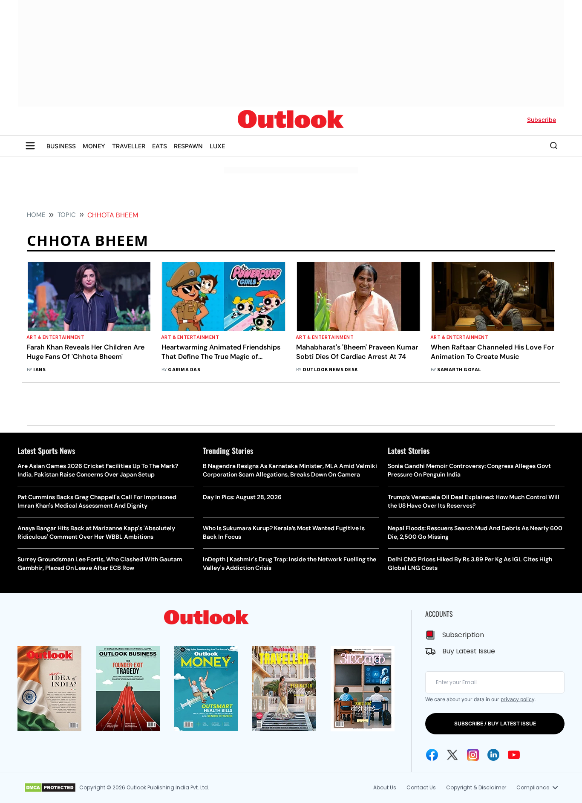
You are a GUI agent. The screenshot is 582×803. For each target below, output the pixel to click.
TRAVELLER (128, 146)
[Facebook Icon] (432, 755)
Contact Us (421, 787)
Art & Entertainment (55, 337)
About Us (384, 787)
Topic (67, 215)
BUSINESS (61, 146)
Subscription (463, 635)
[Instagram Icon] (473, 755)
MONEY (94, 146)
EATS (159, 146)
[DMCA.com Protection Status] (50, 788)
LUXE (217, 146)
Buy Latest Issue (468, 651)
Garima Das (184, 369)
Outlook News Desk (330, 369)
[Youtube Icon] (514, 755)
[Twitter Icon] (452, 755)
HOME (36, 215)
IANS (39, 369)
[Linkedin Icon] (493, 755)
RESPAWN (188, 146)
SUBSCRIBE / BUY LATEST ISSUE (495, 723)
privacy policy (517, 699)
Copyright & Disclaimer (476, 787)
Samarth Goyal (459, 369)
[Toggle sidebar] (30, 146)
